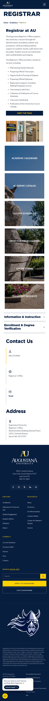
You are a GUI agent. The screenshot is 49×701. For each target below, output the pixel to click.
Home (6, 22)
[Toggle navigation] (44, 4)
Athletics (6, 523)
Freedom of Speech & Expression (36, 688)
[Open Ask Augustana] (5, 696)
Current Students (9, 542)
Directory (31, 507)
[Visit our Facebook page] (13, 487)
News (29, 503)
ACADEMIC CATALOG (24, 185)
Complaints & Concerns (33, 681)
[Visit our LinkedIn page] (30, 487)
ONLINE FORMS (24, 268)
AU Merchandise (33, 512)
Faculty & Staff (8, 547)
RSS (27, 695)
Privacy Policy (30, 692)
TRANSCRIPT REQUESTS (24, 296)
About (5, 528)
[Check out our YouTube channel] (36, 487)
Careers (5, 560)
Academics (14, 22)
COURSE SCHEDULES (24, 213)
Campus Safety (32, 516)
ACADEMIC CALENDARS (24, 158)
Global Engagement (10, 514)
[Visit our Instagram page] (19, 487)
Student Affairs (8, 519)
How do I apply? (10, 687)
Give (4, 556)
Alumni (5, 551)
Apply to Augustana (24, 583)
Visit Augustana (24, 590)
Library (30, 528)
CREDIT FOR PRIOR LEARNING (24, 241)
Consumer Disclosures (33, 677)
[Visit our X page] (24, 487)
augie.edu (15, 569)
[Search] (43, 576)
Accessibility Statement (33, 674)
